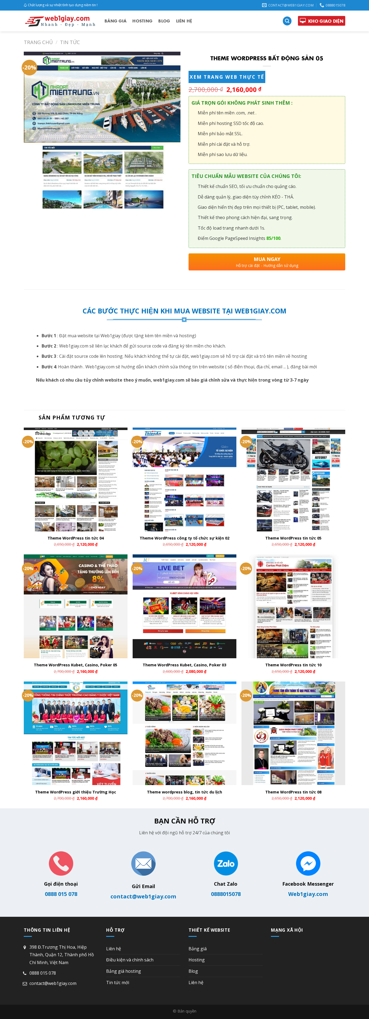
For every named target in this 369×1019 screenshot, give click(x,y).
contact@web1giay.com (143, 896)
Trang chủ (38, 42)
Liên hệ (184, 21)
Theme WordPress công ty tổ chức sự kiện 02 (184, 538)
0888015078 (226, 894)
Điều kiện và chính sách (129, 960)
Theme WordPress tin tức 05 (293, 538)
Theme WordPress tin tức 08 (293, 792)
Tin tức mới (117, 982)
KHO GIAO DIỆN (325, 21)
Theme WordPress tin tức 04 (76, 538)
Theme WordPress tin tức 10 (293, 665)
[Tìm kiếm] (287, 20)
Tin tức (70, 42)
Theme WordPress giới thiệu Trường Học (75, 792)
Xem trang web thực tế (227, 77)
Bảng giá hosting (123, 971)
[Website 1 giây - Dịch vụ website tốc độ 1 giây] (60, 21)
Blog (164, 21)
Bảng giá (115, 21)
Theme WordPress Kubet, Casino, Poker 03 (184, 665)
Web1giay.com (308, 894)
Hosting (142, 21)
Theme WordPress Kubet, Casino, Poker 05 (75, 665)
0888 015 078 (61, 894)
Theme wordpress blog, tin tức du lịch (184, 792)
